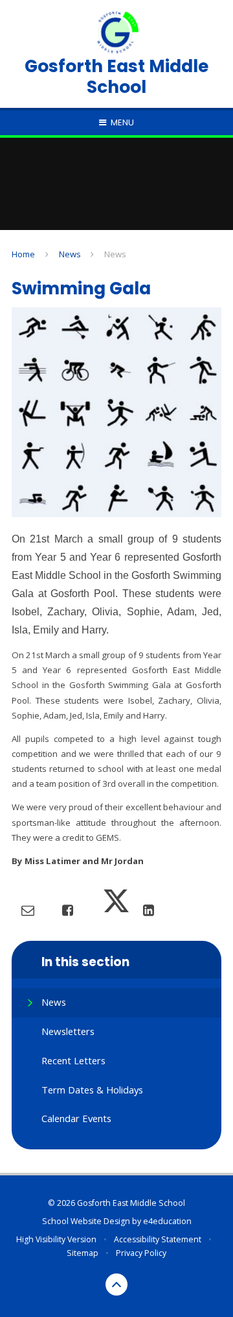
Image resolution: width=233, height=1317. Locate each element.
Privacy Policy (141, 1253)
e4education (167, 1221)
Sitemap (82, 1253)
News (70, 254)
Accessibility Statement (157, 1239)
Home (23, 254)
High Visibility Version (56, 1239)
